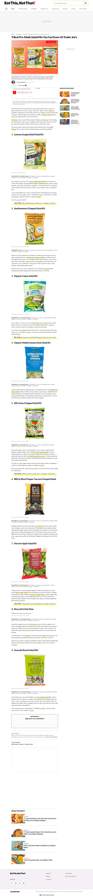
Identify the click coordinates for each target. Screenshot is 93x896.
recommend (46, 268)
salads (50, 110)
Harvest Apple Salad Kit (22, 592)
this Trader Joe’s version (40, 323)
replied (44, 635)
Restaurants (55, 9)
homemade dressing (47, 114)
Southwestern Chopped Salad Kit (36, 257)
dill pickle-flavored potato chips (36, 456)
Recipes (65, 9)
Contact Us (49, 879)
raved (42, 465)
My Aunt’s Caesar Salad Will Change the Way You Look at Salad (38, 337)
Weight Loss (44, 9)
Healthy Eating (23, 9)
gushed (28, 635)
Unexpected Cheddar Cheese (37, 594)
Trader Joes (29, 744)
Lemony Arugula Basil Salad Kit (37, 181)
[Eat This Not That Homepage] (20, 3)
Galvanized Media (45, 891)
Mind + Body (83, 9)
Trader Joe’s (14, 120)
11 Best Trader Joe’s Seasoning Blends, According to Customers (38, 604)
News (12, 9)
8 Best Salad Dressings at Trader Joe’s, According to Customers (38, 203)
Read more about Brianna (52, 737)
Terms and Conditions (70, 876)
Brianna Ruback (21, 82)
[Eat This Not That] (35, 716)
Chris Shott (22, 85)
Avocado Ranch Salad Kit (44, 697)
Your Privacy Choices (48, 895)
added (39, 197)
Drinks (73, 9)
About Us (48, 873)
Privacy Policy (68, 873)
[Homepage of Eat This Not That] (18, 873)
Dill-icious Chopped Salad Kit (40, 452)
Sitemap (48, 876)
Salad (22, 744)
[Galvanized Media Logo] (15, 891)
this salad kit (39, 526)
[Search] (85, 3)
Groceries (34, 9)
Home (12, 34)
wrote (41, 195)
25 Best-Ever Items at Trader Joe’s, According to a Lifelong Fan (38, 474)
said (19, 334)
